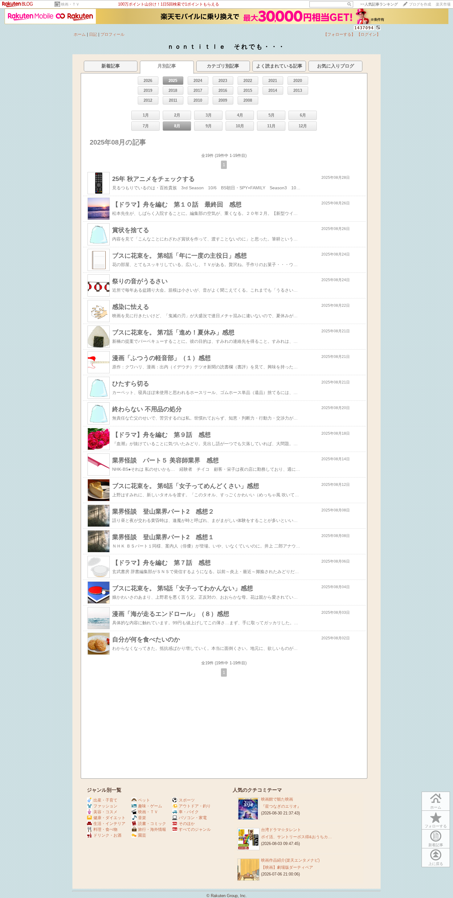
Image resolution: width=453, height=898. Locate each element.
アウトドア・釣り (195, 806)
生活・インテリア (109, 823)
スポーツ (187, 800)
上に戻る (435, 864)
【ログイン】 (369, 34)
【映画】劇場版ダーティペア (287, 867)
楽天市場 (443, 4)
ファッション (105, 806)
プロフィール (112, 34)
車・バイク (189, 812)
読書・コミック (152, 823)
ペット (144, 800)
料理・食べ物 (105, 829)
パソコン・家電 (193, 817)
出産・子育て (105, 800)
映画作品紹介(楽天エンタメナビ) (290, 860)
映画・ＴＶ (70, 4)
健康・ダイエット (109, 817)
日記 (93, 34)
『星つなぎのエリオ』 (281, 806)
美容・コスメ (105, 812)
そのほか (187, 823)
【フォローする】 (339, 34)
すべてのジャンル (195, 829)
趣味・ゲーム (150, 806)
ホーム (80, 34)
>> (379, 4)
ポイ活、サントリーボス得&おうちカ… (296, 836)
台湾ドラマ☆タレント (281, 829)
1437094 (364, 28)
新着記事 (435, 845)
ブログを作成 (420, 4)
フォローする (436, 826)
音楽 (142, 817)
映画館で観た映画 (277, 799)
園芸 (142, 835)
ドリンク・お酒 (107, 835)
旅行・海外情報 (152, 829)
